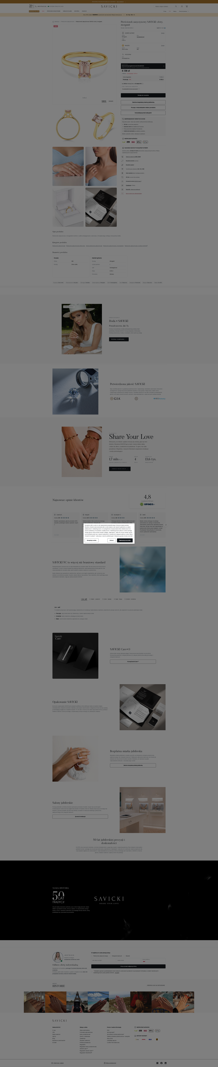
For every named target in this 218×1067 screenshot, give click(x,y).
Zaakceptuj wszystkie (125, 540)
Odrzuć (112, 540)
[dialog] (109, 533)
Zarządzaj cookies (91, 540)
